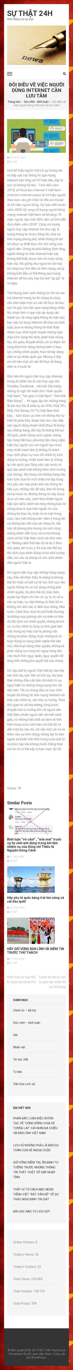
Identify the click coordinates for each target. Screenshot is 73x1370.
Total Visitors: (23, 1291)
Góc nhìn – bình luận (26, 1023)
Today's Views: (24, 1254)
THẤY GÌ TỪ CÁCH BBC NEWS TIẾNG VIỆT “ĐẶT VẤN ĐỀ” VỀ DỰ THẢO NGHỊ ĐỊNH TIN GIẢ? (36, 1194)
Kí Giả (13, 161)
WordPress (38, 1357)
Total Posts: (22, 1303)
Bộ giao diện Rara (39, 1354)
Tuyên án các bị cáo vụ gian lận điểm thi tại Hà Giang (52, 982)
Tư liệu (17, 1072)
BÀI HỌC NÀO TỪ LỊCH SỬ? (31, 1211)
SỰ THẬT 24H (30, 13)
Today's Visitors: (25, 1267)
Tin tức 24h (20, 1059)
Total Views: (22, 1279)
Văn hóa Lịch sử (24, 1084)
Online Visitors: (24, 1242)
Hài (15, 1035)
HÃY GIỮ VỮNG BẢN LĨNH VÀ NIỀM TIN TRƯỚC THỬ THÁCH (35, 950)
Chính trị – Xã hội (24, 1010)
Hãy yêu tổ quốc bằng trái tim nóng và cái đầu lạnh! (35, 899)
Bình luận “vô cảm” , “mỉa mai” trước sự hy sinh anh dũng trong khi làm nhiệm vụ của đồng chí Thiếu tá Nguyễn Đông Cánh (34, 845)
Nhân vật (19, 1047)
